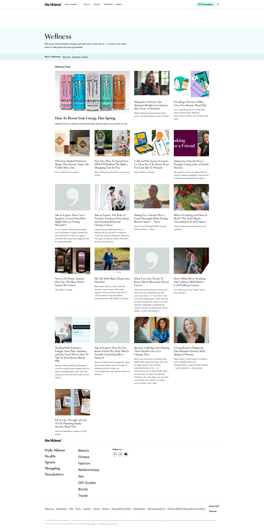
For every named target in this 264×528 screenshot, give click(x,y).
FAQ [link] (71, 508)
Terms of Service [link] (106, 524)
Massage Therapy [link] (80, 57)
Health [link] (86, 4)
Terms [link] (96, 508)
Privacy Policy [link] (91, 524)
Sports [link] (97, 4)
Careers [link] (87, 508)
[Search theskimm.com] (217, 4)
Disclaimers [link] (139, 508)
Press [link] (78, 508)
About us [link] (49, 508)
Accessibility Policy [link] (121, 508)
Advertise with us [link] (156, 508)
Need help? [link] (214, 506)
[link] (53, 4)
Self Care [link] (66, 57)
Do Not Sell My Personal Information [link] (186, 508)
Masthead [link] (61, 508)
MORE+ (119, 4)
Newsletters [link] (54, 474)
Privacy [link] (105, 508)
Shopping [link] (108, 4)
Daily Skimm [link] (71, 4)
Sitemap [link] (213, 511)
